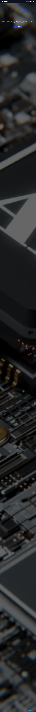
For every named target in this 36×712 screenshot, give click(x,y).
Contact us (29, 1)
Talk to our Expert (18, 26)
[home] (5, 1)
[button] (33, 1)
